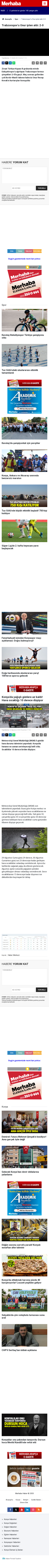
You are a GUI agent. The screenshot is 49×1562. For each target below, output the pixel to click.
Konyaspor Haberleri (12, 1542)
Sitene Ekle (24, 1503)
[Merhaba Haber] (11, 3)
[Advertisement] (24, 101)
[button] (37, 62)
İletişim (25, 1500)
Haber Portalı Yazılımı (13, 1559)
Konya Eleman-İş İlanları (13, 1550)
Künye (18, 1500)
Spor (16, 19)
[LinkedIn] (10, 62)
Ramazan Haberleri (11, 1538)
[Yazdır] (33, 62)
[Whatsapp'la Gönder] (13, 62)
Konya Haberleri (10, 1519)
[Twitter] (6, 62)
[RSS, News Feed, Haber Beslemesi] (39, 1509)
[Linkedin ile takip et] (27, 1509)
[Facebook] (3, 62)
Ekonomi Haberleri (11, 1531)
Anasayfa (8, 19)
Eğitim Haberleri (10, 1535)
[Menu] (45, 3)
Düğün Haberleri (10, 1527)
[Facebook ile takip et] (10, 1509)
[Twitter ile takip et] (16, 1509)
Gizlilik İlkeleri (36, 1500)
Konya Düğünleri (10, 1523)
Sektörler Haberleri (11, 1546)
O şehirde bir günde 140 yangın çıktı (23, 11)
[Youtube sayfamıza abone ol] (21, 1509)
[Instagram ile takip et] (33, 1509)
